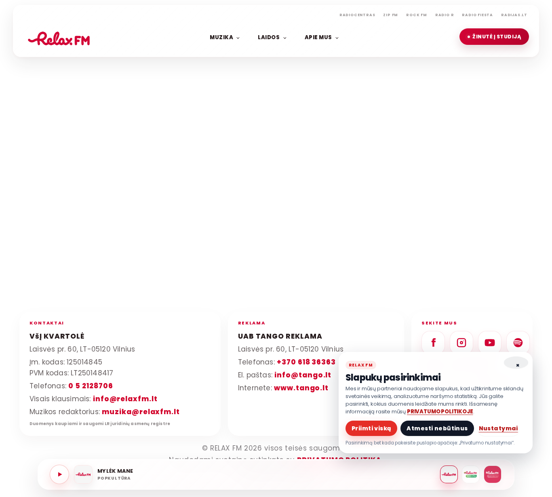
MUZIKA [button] (221, 37)
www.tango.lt (301, 387)
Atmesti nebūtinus (437, 428)
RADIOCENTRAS (357, 15)
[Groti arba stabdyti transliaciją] (59, 474)
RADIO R (444, 15)
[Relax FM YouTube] (489, 342)
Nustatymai (498, 428)
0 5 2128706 (90, 385)
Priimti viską (371, 428)
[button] (494, 36)
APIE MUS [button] (318, 37)
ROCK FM (416, 15)
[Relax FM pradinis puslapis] (59, 37)
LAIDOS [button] (269, 37)
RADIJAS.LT (514, 15)
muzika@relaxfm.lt (141, 411)
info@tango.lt (302, 374)
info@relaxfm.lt (125, 398)
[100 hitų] (471, 474)
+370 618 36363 (306, 361)
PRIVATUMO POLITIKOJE (440, 411)
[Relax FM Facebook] (433, 342)
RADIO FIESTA (477, 15)
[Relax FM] (449, 474)
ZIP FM (390, 15)
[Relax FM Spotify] (518, 342)
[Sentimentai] (492, 474)
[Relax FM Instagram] (461, 342)
